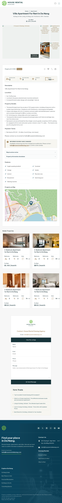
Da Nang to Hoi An (6, 483)
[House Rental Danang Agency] (12, 5)
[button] (58, 3)
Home (26, 11)
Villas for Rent (42, 462)
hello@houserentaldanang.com (19, 145)
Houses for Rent (42, 455)
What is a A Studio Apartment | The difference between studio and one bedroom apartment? (30, 399)
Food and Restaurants (7, 479)
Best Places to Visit (7, 476)
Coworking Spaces (7, 486)
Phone (14, 358)
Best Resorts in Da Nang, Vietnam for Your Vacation (27, 412)
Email (14, 351)
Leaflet (47, 220)
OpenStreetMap (51, 220)
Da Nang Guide (6, 472)
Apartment (34, 11)
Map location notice (12, 152)
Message (15, 365)
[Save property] (24, 245)
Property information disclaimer (15, 156)
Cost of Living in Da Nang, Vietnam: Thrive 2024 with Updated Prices (30, 407)
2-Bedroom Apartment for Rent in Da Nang (12, 251)
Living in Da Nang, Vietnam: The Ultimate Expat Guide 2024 (29, 403)
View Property (16, 245)
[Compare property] (27, 245)
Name (14, 344)
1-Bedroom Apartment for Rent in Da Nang (42, 291)
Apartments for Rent (43, 458)
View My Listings (31, 340)
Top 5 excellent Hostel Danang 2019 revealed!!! (27, 395)
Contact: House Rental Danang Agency (31, 331)
